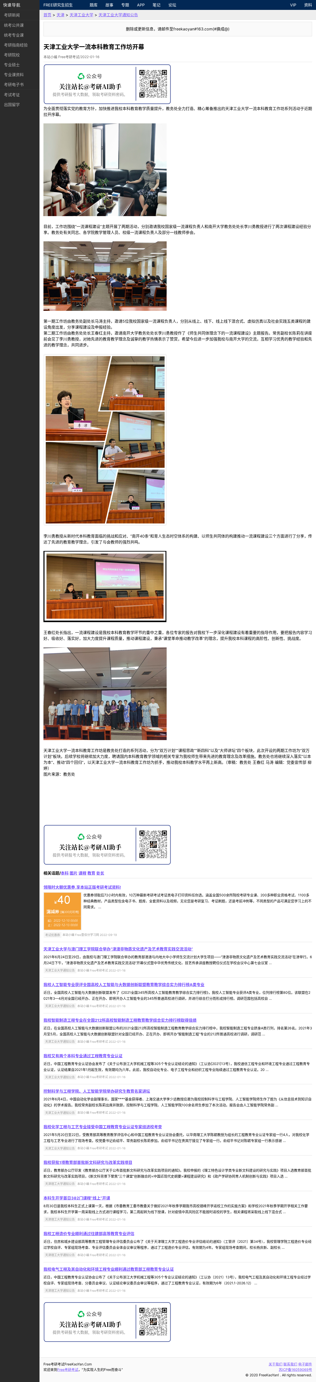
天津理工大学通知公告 (60, 1184)
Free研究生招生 (58, 4)
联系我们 (290, 1364)
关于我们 (275, 1364)
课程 (82, 873)
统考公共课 (14, 25)
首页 (47, 14)
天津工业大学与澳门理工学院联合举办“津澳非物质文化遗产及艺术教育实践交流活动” (118, 949)
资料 (308, 4)
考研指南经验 (16, 45)
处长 (100, 873)
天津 (60, 14)
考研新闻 (12, 15)
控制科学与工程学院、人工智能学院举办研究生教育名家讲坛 (96, 1091)
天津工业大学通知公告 (118, 14)
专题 (125, 4)
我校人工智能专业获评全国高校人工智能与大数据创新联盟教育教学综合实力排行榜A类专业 (123, 984)
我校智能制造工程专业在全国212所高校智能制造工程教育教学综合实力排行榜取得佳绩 (120, 1020)
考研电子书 (14, 84)
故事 (109, 4)
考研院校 (12, 54)
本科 (65, 873)
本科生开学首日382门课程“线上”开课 (76, 1198)
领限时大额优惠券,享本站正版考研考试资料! (82, 887)
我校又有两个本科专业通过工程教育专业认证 (82, 1055)
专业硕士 (12, 64)
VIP (293, 4)
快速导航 (11, 4)
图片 (74, 873)
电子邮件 (305, 1364)
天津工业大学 (81, 14)
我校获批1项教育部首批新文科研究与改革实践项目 (87, 1162)
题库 (94, 4)
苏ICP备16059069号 (295, 1369)
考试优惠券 (52, 935)
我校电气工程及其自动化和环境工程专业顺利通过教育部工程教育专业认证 (108, 1269)
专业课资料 (14, 74)
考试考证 (12, 94)
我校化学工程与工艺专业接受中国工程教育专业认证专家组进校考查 (102, 1126)
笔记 (156, 4)
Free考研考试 (67, 1369)
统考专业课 (14, 35)
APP (141, 4)
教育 (91, 873)
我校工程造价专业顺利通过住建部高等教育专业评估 (88, 1233)
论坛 (172, 4)
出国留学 (12, 104)
